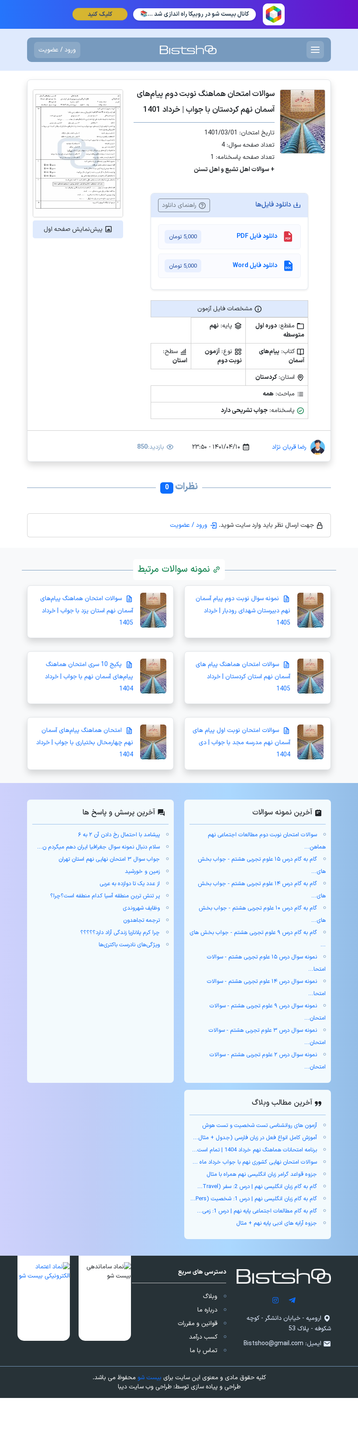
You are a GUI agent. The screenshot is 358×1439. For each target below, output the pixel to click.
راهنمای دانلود (180, 205)
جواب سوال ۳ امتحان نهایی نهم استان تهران (109, 859)
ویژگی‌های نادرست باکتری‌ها (129, 945)
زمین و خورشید (142, 871)
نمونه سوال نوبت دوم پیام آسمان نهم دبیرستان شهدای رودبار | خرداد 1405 (243, 611)
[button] (105, 1298)
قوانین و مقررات (197, 1323)
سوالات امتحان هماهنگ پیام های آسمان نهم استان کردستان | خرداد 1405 (243, 677)
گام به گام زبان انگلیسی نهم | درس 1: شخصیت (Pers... (253, 1199)
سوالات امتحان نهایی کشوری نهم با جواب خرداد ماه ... (255, 1162)
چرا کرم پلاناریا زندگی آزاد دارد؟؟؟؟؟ (120, 932)
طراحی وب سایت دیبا (145, 1386)
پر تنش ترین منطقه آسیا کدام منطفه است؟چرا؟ (105, 896)
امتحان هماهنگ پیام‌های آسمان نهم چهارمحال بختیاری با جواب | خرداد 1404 (84, 742)
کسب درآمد (203, 1337)
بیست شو (150, 1377)
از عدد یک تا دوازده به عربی (130, 883)
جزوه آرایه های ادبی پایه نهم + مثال (276, 1223)
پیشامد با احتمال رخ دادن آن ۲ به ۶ (119, 835)
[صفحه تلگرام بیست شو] (292, 1300)
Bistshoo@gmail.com (273, 1343)
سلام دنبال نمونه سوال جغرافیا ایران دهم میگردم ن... (98, 847)
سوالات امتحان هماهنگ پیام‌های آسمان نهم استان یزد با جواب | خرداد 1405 (86, 611)
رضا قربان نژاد (289, 447)
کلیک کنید (99, 14)
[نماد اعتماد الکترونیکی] (43, 1298)
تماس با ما (203, 1350)
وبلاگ (210, 1296)
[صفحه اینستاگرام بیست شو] (275, 1300)
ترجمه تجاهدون (141, 920)
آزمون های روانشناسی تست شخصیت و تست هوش (259, 1125)
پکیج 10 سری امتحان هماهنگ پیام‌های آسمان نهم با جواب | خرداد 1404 (89, 677)
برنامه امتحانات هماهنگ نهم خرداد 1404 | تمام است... (254, 1150)
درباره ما (207, 1310)
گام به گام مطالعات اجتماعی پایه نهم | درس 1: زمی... (257, 1211)
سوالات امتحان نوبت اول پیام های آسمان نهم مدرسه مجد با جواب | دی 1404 (241, 742)
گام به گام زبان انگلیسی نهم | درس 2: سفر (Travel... (257, 1186)
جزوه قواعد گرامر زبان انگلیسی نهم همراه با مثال (262, 1174)
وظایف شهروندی (141, 908)
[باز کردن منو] (315, 49)
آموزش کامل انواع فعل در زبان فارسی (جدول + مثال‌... (255, 1137)
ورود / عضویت (57, 50)
